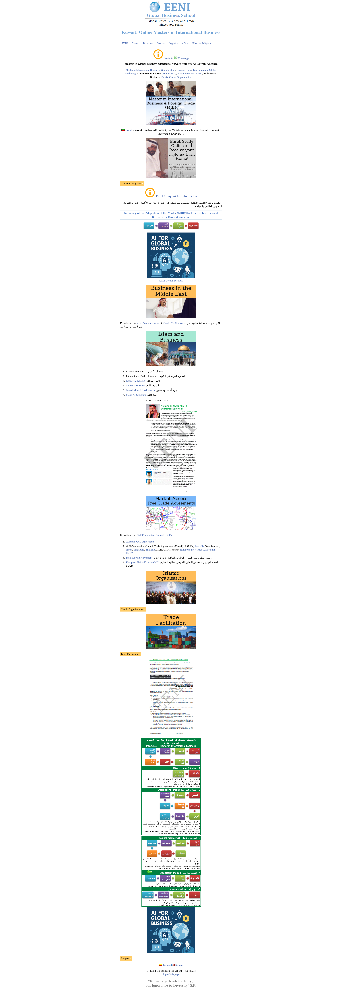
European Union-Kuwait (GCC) (142, 562)
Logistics (173, 43)
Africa (185, 43)
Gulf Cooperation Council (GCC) (154, 535)
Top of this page (171, 974)
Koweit (178, 964)
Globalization (168, 69)
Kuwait (128, 130)
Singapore (139, 549)
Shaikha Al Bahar (135, 385)
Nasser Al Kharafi (135, 380)
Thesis (164, 77)
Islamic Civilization (173, 323)
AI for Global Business (171, 280)
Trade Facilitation (130, 654)
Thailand (150, 549)
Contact (168, 58)
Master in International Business (143, 69)
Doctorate (148, 43)
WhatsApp (183, 58)
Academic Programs (131, 183)
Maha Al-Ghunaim (136, 394)
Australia (199, 546)
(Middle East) (169, 73)
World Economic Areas (189, 73)
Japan (129, 549)
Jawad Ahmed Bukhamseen (141, 390)
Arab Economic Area (148, 323)
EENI (125, 43)
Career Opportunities (180, 77)
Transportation (200, 69)
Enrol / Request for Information (176, 196)
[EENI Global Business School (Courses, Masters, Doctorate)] (171, 25)
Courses (161, 43)
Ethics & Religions (201, 43)
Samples (125, 958)
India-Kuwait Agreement (139, 557)
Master (135, 43)
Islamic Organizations (132, 609)
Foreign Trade (183, 69)
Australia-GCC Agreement (140, 541)
